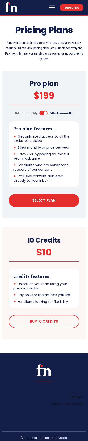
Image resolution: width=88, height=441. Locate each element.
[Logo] (11, 7)
